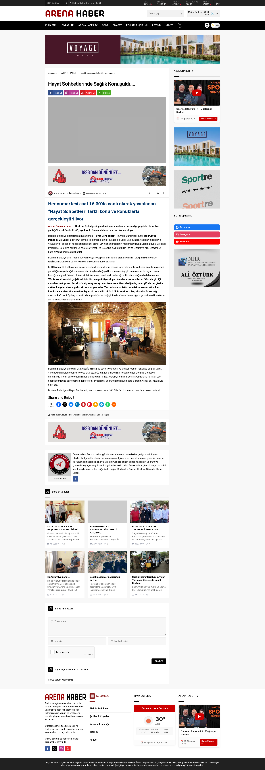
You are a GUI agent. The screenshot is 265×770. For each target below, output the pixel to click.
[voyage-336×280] (197, 164)
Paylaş (106, 93)
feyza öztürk (67, 415)
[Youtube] (68, 748)
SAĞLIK (73, 73)
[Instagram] (61, 748)
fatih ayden (56, 415)
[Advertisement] (31, 76)
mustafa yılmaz (96, 415)
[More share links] (113, 404)
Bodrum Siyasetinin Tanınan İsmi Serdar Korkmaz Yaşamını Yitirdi (101, 3)
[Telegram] (101, 404)
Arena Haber (59, 193)
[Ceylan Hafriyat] (107, 184)
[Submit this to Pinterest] (83, 404)
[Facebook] (47, 748)
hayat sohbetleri (81, 415)
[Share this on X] (64, 404)
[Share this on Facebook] (58, 404)
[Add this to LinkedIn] (77, 404)
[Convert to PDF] (89, 404)
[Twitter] (54, 748)
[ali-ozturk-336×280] (197, 286)
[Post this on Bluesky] (71, 404)
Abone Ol (90, 93)
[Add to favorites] (95, 404)
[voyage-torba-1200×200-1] (132, 62)
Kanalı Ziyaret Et (208, 119)
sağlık (106, 415)
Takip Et (58, 93)
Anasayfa (52, 73)
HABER (63, 73)
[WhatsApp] (107, 404)
